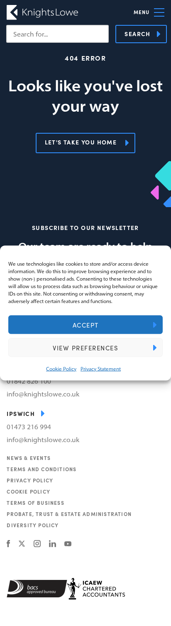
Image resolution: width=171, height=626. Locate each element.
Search (137, 33)
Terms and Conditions (41, 469)
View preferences (85, 347)
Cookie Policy (61, 369)
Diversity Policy (33, 525)
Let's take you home (81, 142)
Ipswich (21, 413)
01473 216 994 (29, 426)
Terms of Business (35, 502)
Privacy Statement (101, 369)
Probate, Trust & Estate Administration (69, 513)
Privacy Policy (30, 480)
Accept (86, 324)
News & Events (29, 457)
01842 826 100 (29, 381)
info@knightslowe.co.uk (43, 394)
